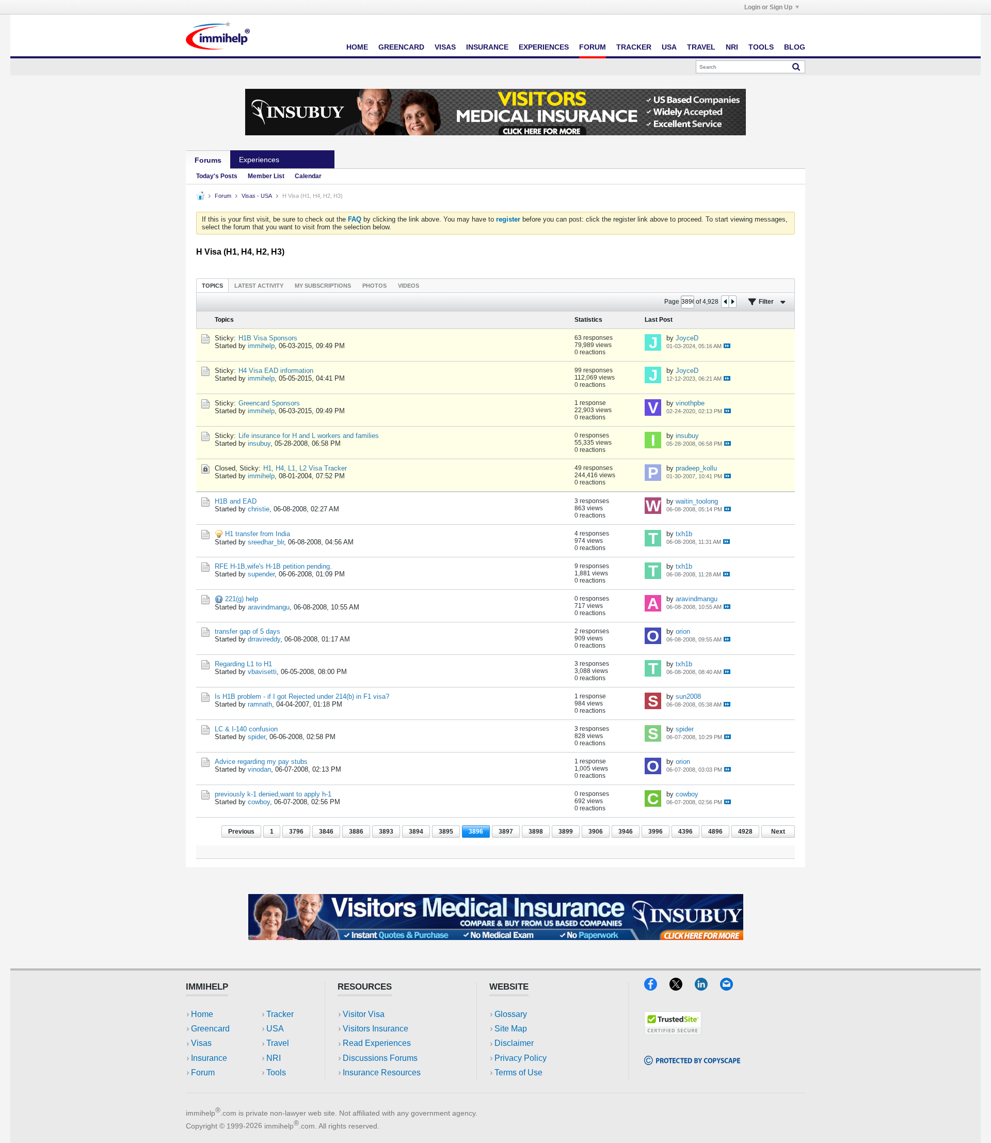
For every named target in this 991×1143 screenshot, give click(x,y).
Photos (374, 286)
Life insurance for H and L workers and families (308, 436)
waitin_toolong (697, 501)
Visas (445, 47)
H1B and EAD (236, 501)
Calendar (308, 176)
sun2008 (688, 696)
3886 (356, 831)
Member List (266, 176)
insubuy (259, 443)
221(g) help (241, 599)
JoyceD (687, 338)
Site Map (510, 1028)
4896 (715, 831)
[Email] (731, 987)
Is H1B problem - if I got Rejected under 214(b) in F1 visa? (302, 696)
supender (261, 574)
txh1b (684, 534)
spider (256, 737)
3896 (476, 831)
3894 (416, 831)
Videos (408, 286)
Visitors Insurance (375, 1028)
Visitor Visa (364, 1014)
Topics (212, 286)
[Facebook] (656, 987)
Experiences (544, 47)
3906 (595, 831)
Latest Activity (258, 286)
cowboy (259, 802)
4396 (685, 831)
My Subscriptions (323, 286)
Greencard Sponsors (269, 403)
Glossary (510, 1014)
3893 (386, 831)
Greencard (401, 47)
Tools (761, 47)
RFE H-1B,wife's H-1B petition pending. (273, 566)
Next (778, 831)
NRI (732, 47)
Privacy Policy (520, 1058)
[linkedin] (707, 987)
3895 (446, 831)
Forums (208, 160)
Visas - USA (257, 196)
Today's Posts (216, 176)
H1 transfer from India (257, 534)
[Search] (796, 66)
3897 (506, 831)
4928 (745, 831)
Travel (701, 47)
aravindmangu (269, 607)
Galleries (311, 159)
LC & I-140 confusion (246, 729)
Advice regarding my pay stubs (261, 761)
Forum (592, 47)
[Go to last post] (727, 345)
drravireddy (264, 639)
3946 (625, 831)
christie (258, 509)
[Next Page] (732, 301)
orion (683, 631)
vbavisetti (262, 672)
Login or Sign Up (768, 7)
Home (357, 47)
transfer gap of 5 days (247, 631)
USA (669, 47)
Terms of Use (518, 1072)
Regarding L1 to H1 (243, 664)
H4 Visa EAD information (275, 370)
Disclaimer (514, 1043)
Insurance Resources (382, 1072)
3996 (655, 831)
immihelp (261, 346)
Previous (241, 831)
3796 (296, 831)
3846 (326, 831)
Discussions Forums (380, 1058)
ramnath (260, 704)
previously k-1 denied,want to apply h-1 (273, 794)
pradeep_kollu (696, 468)
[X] (682, 987)
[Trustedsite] (672, 1031)
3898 (536, 831)
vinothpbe (690, 403)
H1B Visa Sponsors (267, 338)
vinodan (259, 769)
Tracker (633, 47)
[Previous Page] (725, 301)
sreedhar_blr (266, 542)
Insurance (487, 47)
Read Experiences (377, 1043)
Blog (794, 47)
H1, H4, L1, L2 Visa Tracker (305, 468)
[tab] (212, 285)
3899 (565, 831)
